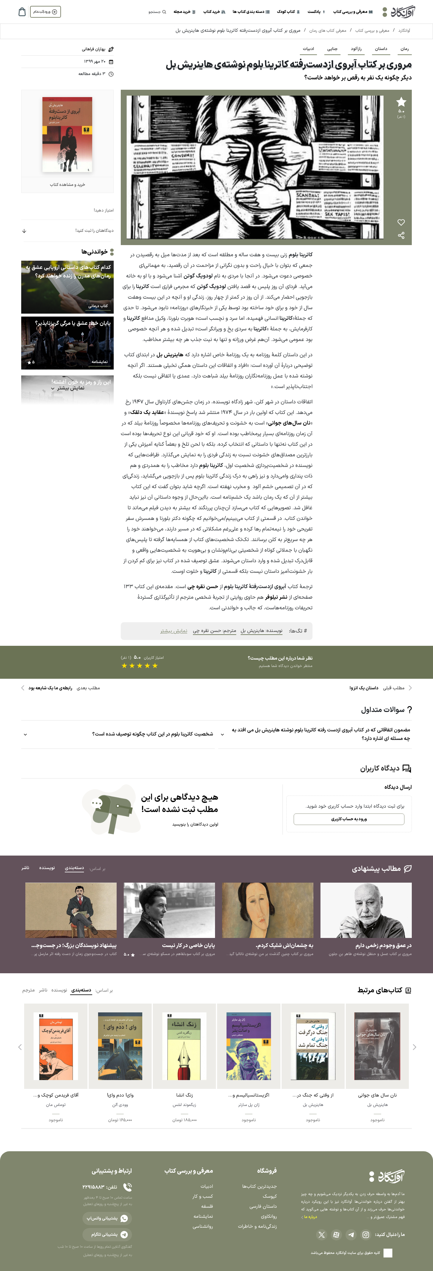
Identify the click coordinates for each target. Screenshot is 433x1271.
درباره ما (310, 1217)
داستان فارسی (263, 1206)
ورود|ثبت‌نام (42, 11)
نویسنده (59, 990)
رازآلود (356, 49)
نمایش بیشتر (173, 631)
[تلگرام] (351, 1234)
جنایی (332, 49)
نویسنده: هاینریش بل (261, 630)
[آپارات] (336, 1234)
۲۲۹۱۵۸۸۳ (93, 1187)
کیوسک (270, 1196)
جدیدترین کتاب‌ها (259, 1186)
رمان (405, 49)
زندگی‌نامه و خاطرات (257, 1226)
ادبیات (308, 49)
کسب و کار (202, 1196)
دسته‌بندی (81, 990)
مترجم (28, 990)
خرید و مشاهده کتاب (67, 185)
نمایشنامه (203, 1216)
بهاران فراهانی (93, 49)
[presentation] (413, 1044)
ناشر (43, 990)
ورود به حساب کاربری (349, 819)
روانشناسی (203, 1226)
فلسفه (207, 1206)
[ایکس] (321, 1234)
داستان (381, 49)
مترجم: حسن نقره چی (214, 630)
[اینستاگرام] (365, 1234)
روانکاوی (269, 1216)
